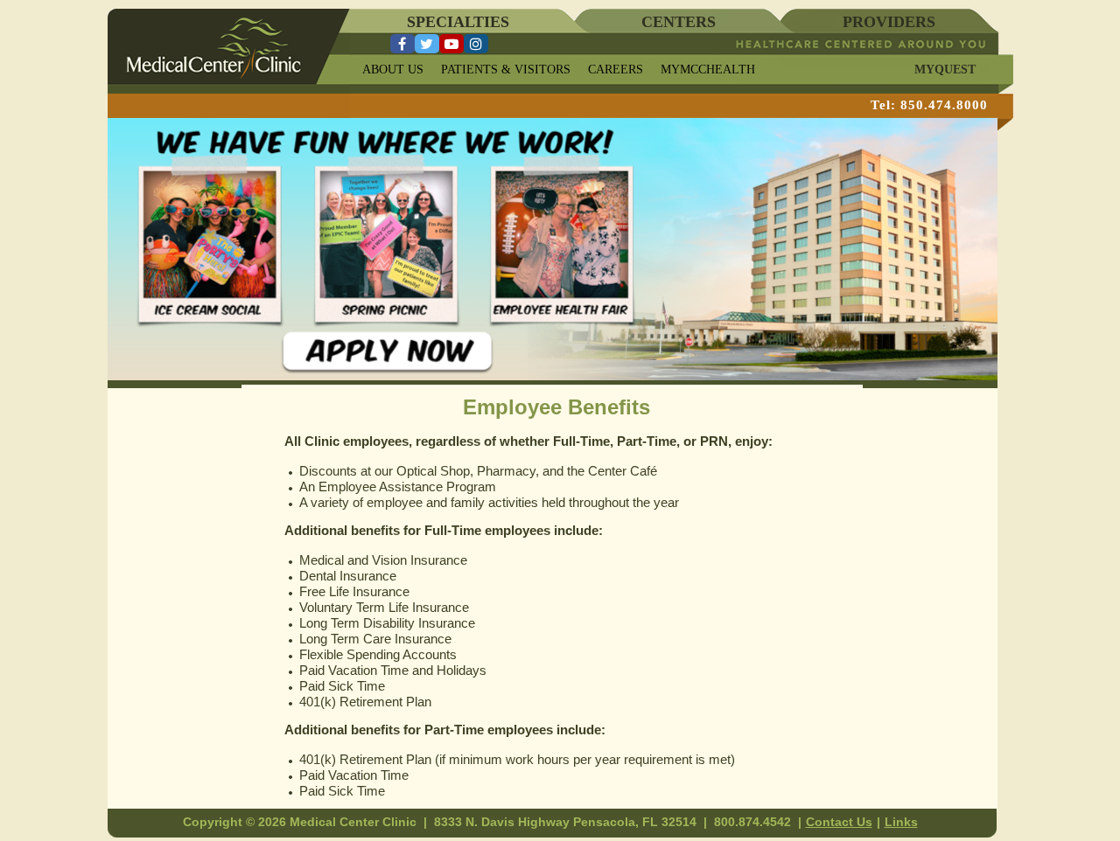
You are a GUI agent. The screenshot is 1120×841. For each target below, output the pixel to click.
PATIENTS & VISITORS (505, 69)
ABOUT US (393, 69)
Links (901, 822)
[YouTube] (451, 43)
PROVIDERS (889, 22)
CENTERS (678, 22)
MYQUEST (945, 69)
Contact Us (839, 822)
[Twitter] (427, 43)
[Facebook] (402, 43)
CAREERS (615, 69)
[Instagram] (476, 43)
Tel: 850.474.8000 (929, 105)
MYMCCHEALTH (708, 69)
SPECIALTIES (458, 22)
